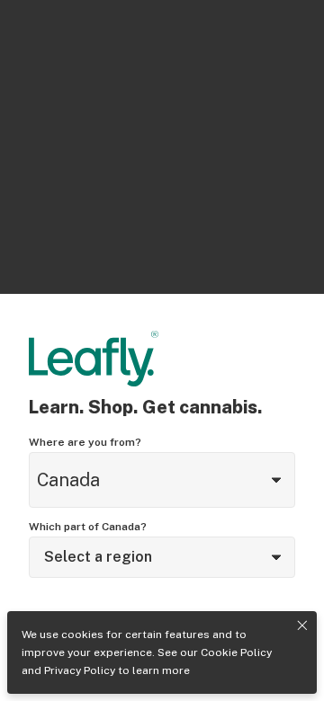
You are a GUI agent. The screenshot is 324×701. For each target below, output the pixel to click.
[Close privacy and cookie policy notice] (302, 625)
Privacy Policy (79, 670)
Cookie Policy (236, 652)
